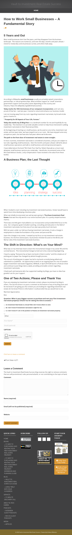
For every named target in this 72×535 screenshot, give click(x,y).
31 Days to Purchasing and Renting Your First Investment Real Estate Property (10, 449)
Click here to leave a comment (14, 354)
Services (7, 495)
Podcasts (7, 508)
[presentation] (18, 335)
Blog (6, 477)
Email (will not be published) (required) (18, 407)
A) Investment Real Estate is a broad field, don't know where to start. (28, 305)
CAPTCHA (7, 330)
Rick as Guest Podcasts (10, 517)
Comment (7, 377)
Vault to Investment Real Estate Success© (10, 481)
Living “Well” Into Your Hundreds (9, 489)
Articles (8, 524)
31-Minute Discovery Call (10, 498)
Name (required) (10, 398)
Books (6, 441)
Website (7, 415)
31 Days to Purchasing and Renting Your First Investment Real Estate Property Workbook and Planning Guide (10, 465)
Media (6, 521)
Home (36, 10)
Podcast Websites (52, 532)
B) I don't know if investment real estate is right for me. (24, 308)
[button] (61, 461)
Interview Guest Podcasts (10, 512)
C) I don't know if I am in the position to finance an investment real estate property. (33, 311)
